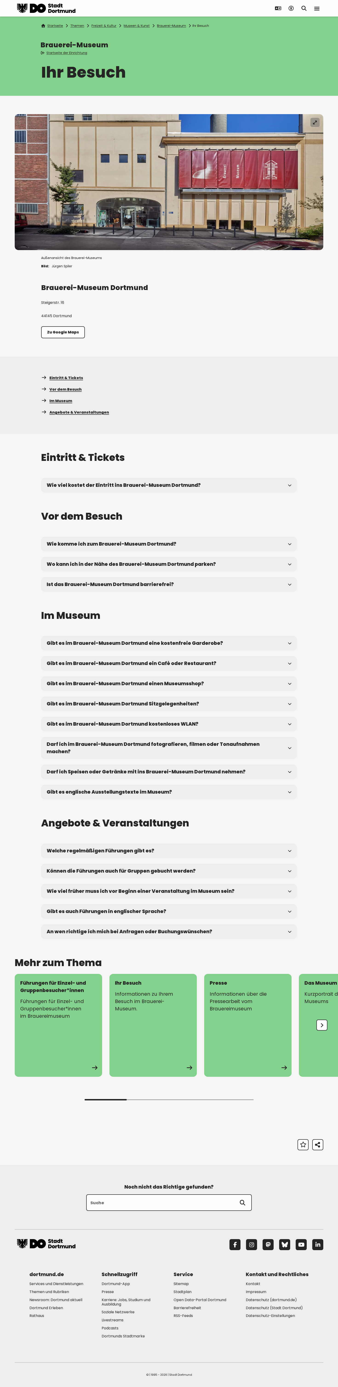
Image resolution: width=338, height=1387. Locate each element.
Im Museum (60, 400)
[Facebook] (235, 1244)
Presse (108, 1291)
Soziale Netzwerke (118, 1312)
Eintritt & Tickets (66, 378)
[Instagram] (251, 1244)
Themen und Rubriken (49, 1291)
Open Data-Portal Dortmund (200, 1299)
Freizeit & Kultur (104, 25)
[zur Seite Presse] (248, 1025)
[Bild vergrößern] (315, 122)
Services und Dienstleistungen (56, 1283)
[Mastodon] (268, 1244)
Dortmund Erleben (46, 1308)
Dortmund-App (116, 1283)
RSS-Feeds (183, 1315)
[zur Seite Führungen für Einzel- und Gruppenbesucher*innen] (58, 1025)
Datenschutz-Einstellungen (270, 1316)
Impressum (256, 1291)
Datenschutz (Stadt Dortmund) (274, 1308)
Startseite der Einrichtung (66, 53)
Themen (77, 25)
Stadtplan (183, 1291)
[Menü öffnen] (316, 8)
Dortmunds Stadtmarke (123, 1336)
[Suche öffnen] (303, 8)
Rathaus (36, 1315)
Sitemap (181, 1283)
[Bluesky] (284, 1244)
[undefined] (321, 1025)
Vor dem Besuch (65, 389)
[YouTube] (301, 1244)
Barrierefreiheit (187, 1308)
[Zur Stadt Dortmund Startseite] (46, 8)
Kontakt (253, 1283)
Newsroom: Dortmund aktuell (55, 1299)
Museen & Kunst (137, 25)
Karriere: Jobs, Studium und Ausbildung (126, 1302)
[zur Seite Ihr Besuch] (153, 1025)
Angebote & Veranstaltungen (79, 412)
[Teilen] (317, 1144)
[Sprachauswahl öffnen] (278, 8)
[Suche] (242, 1202)
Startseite (55, 25)
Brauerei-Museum (171, 25)
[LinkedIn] (317, 1244)
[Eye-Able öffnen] (291, 8)
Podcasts (110, 1328)
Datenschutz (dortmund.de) (271, 1299)
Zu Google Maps (63, 332)
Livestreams (112, 1320)
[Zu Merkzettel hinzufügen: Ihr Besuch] (303, 1144)
